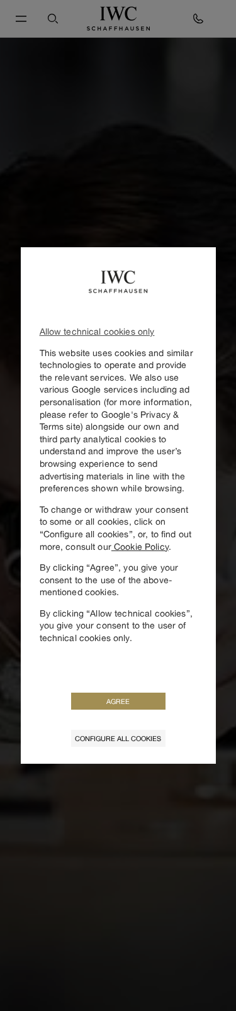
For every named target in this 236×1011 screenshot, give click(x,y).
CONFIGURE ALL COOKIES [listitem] (118, 738)
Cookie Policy (140, 546)
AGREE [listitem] (118, 701)
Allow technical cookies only (97, 331)
